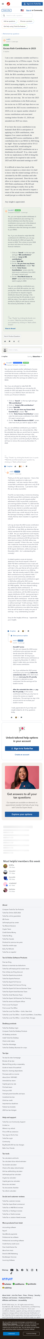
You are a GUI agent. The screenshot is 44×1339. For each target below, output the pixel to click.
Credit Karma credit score (10, 1244)
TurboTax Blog (7, 936)
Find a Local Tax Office (9, 1008)
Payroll (4, 1231)
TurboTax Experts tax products (12, 975)
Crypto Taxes (6, 929)
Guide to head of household (11, 1067)
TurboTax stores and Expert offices (13, 1001)
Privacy (30, 1295)
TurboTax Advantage (9, 1044)
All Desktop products (9, 1034)
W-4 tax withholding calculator (12, 1171)
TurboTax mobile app (9, 945)
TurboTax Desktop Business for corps (14, 1048)
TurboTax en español (9, 952)
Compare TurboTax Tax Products (13, 909)
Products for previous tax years (12, 942)
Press (25, 1295)
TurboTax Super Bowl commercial (13, 1204)
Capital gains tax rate (9, 1084)
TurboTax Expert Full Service (11, 982)
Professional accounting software (13, 1240)
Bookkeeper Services (9, 1257)
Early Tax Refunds (8, 949)
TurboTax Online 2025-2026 (11, 913)
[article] (22, 415)
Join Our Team (17, 1295)
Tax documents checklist (10, 1188)
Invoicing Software (8, 1260)
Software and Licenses (9, 1298)
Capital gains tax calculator (11, 1181)
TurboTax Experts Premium (11, 978)
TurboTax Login (7, 1138)
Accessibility (23, 1300)
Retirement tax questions (11, 34)
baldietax (12, 889)
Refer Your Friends (8, 1148)
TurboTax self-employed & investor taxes (15, 969)
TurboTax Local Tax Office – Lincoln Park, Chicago (18, 1018)
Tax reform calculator (9, 1191)
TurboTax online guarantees (11, 916)
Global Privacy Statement (10, 1324)
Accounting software (9, 1227)
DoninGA (12, 877)
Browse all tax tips (8, 1061)
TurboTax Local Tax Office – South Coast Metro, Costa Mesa (21, 1015)
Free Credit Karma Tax (9, 1247)
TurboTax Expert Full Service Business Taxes (16, 988)
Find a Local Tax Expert (10, 1005)
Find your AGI (7, 1090)
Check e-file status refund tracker (13, 1168)
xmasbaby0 (12, 883)
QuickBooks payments (9, 1234)
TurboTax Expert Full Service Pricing (14, 985)
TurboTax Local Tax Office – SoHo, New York (17, 1011)
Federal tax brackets (8, 1107)
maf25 (8, 39)
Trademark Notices (25, 1298)
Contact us (5, 1125)
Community (6, 1142)
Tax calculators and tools (10, 1158)
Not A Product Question (12, 336)
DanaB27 (11, 210)
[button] (6, 10)
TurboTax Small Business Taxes (12, 995)
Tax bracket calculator (9, 1165)
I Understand (11, 1333)
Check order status (8, 1041)
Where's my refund (8, 1128)
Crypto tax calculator (9, 1178)
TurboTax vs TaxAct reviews (11, 1214)
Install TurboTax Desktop (10, 1038)
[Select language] (22, 10)
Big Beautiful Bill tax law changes (13, 1145)
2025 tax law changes (9, 1110)
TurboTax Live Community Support (13, 1122)
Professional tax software (10, 1237)
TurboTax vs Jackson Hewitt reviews (14, 1217)
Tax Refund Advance (9, 926)
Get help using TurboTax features (14, 26)
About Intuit (6, 1295)
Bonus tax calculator (9, 1184)
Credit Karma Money (9, 932)
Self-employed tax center (10, 922)
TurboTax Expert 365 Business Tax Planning (16, 998)
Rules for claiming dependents (12, 1071)
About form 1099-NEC (9, 1077)
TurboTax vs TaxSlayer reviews (12, 1211)
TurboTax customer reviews (11, 1201)
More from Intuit (7, 1250)
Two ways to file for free (10, 1135)
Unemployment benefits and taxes (13, 1094)
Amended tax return (9, 1081)
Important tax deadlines (10, 1103)
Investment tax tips (8, 1097)
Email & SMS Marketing (10, 1254)
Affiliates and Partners (9, 1300)
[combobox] (17, 16)
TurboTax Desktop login (10, 1028)
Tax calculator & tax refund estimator (14, 1161)
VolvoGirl (12, 871)
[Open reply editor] (22, 350)
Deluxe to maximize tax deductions (13, 965)
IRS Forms (5, 919)
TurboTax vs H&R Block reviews (12, 1207)
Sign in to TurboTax (23, 748)
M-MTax (11, 865)
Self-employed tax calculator (11, 1174)
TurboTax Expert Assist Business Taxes (14, 992)
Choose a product (26, 21)
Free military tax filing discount (12, 972)
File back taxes (7, 1087)
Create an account (22, 755)
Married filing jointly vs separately (13, 1064)
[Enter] (4, 16)
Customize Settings (31, 1333)
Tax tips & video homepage (11, 1058)
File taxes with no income (10, 1074)
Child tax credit (7, 1100)
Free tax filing (6, 962)
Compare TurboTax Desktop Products (14, 1031)
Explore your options (22, 814)
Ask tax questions (9, 21)
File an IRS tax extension (10, 1132)
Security (37, 1295)
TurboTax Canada (8, 939)
